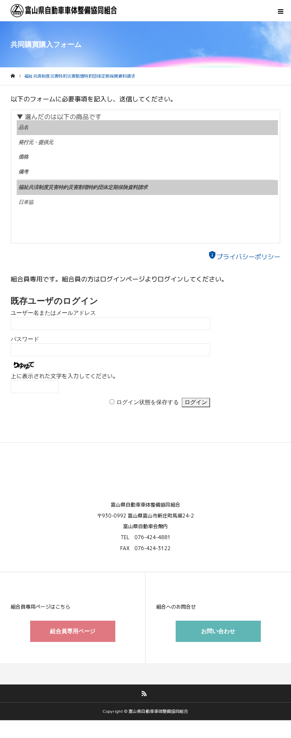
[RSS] (144, 693)
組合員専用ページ (72, 631)
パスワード (25, 339)
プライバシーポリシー (244, 256)
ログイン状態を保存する (147, 402)
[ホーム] (13, 76)
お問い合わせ (218, 631)
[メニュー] (280, 10)
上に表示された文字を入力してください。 (65, 376)
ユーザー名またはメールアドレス (53, 313)
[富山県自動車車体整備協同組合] (64, 10)
